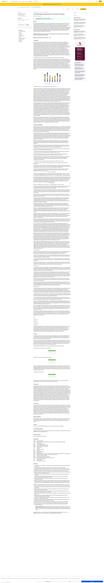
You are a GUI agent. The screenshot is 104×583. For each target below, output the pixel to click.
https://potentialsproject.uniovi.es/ (43, 431)
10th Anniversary (30, 1)
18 (51, 357)
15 (39, 115)
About (19, 1)
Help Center (22, 1)
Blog (26, 1)
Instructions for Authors (14, 1)
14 (47, 108)
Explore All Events (58, 4)
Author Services (36, 1)
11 (45, 108)
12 (46, 108)
